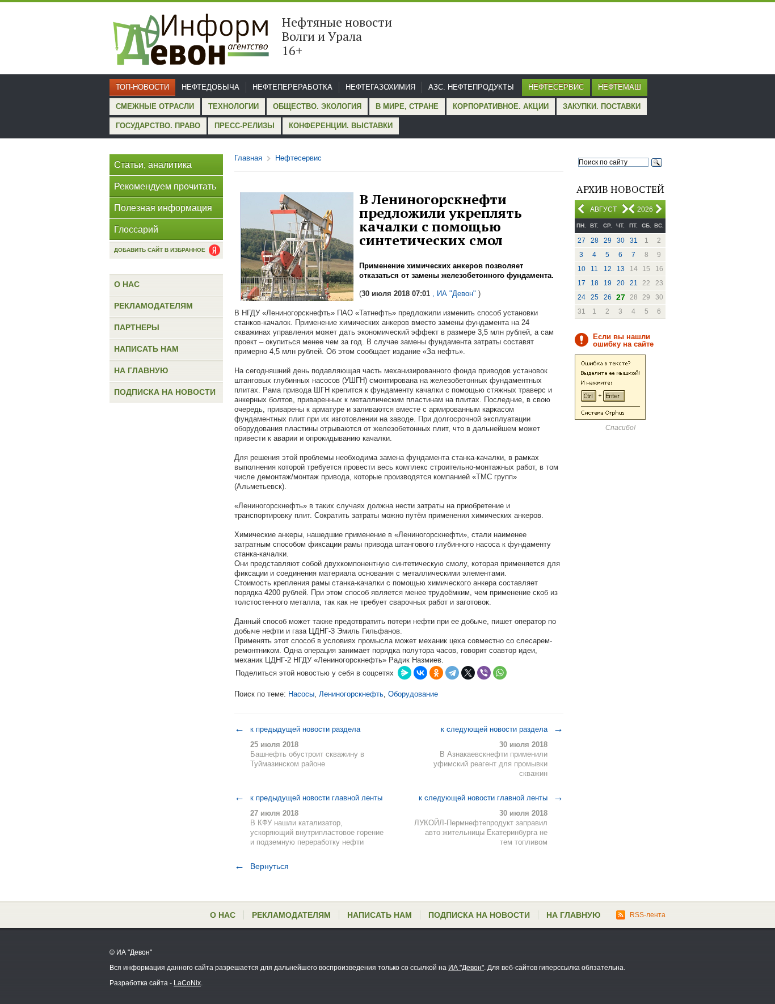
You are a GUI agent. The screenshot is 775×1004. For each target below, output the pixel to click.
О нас (127, 284)
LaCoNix (187, 983)
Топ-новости (142, 87)
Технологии (233, 106)
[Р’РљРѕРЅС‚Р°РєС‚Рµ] (420, 673)
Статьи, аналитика (153, 165)
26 (608, 297)
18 (595, 283)
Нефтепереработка (292, 87)
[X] (468, 673)
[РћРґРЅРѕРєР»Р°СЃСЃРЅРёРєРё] (436, 673)
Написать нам (146, 348)
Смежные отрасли (155, 106)
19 (608, 283)
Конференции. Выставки (341, 125)
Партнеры (136, 327)
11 (594, 269)
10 (582, 269)
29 (608, 240)
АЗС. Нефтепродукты (471, 87)
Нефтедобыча (210, 87)
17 (582, 283)
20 (621, 283)
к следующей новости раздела (502, 729)
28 (595, 240)
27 (582, 240)
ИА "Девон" (466, 968)
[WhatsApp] (500, 673)
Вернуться (261, 866)
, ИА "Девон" (454, 293)
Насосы (301, 694)
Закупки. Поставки (602, 106)
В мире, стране (407, 106)
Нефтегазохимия (380, 87)
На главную (141, 370)
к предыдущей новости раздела (297, 729)
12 (608, 269)
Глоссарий (136, 229)
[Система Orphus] (610, 417)
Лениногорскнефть (351, 694)
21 (634, 283)
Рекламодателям (153, 305)
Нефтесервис (556, 87)
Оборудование (413, 694)
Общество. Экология (317, 106)
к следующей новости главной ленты (491, 797)
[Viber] (484, 673)
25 (595, 297)
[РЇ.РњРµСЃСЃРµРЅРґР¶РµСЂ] (404, 673)
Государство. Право (158, 125)
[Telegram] (452, 673)
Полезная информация (163, 208)
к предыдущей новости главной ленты (308, 797)
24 (582, 297)
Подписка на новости (165, 391)
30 (621, 240)
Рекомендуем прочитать (165, 186)
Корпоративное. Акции (501, 106)
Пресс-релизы (244, 125)
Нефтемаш (619, 87)
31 (634, 240)
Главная (248, 158)
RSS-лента (648, 915)
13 (621, 269)
